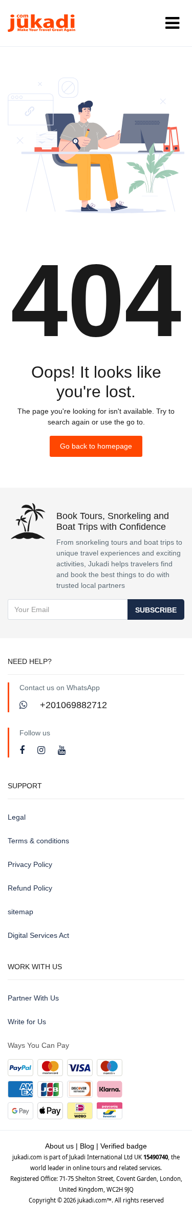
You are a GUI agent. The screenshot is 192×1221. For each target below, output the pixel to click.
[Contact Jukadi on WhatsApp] (24, 705)
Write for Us (27, 1021)
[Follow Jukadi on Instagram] (42, 750)
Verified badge (123, 1146)
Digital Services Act (38, 935)
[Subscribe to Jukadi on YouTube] (62, 750)
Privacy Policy (30, 864)
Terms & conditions (38, 841)
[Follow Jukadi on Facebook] (23, 750)
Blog (87, 1146)
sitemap (20, 912)
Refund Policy (30, 888)
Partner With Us (33, 998)
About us (59, 1146)
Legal (17, 817)
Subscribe (156, 610)
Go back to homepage (96, 446)
